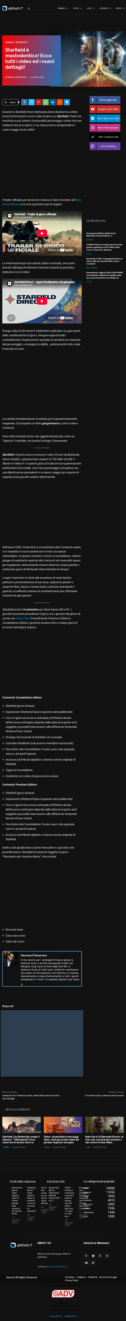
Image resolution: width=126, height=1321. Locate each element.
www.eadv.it (55, 1316)
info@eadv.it (70, 1316)
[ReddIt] (60, 102)
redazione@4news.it (57, 1266)
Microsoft (21, 42)
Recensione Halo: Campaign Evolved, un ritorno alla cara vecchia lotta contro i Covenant (104, 261)
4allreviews (92, 268)
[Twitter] (31, 102)
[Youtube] (86, 1262)
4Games (9, 42)
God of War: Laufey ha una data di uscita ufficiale (44, 1195)
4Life (88, 1147)
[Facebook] (24, 102)
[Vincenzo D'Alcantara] (10, 969)
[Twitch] (93, 1262)
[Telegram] (67, 102)
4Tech (89, 254)
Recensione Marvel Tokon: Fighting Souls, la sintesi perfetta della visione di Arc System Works (17, 1201)
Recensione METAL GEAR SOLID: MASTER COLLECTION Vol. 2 (101, 234)
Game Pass (23, 618)
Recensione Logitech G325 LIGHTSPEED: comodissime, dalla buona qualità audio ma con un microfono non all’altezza (104, 275)
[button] (31, 8)
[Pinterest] (38, 102)
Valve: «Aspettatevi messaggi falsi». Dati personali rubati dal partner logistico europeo (61, 1139)
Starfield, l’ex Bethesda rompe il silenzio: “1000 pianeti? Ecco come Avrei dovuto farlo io (20, 1139)
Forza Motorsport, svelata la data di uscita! (104, 1095)
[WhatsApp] (46, 102)
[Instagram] (107, 1255)
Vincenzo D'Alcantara (17, 77)
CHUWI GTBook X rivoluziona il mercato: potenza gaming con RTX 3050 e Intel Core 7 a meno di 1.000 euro (104, 247)
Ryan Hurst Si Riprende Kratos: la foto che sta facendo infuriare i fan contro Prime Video (104, 1139)
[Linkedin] (53, 102)
